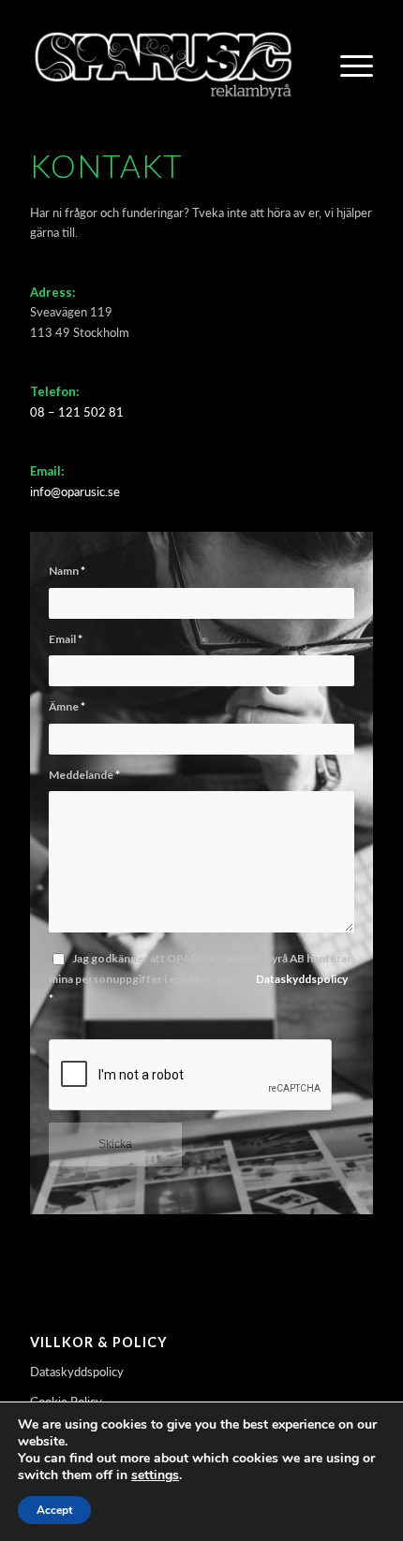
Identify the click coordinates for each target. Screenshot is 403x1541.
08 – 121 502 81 (77, 411)
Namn (67, 571)
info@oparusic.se (75, 491)
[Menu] (347, 64)
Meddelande (84, 775)
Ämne (67, 706)
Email (65, 639)
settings (155, 1475)
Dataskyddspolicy (302, 979)
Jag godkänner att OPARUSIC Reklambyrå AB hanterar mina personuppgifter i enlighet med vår (200, 978)
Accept (54, 1510)
